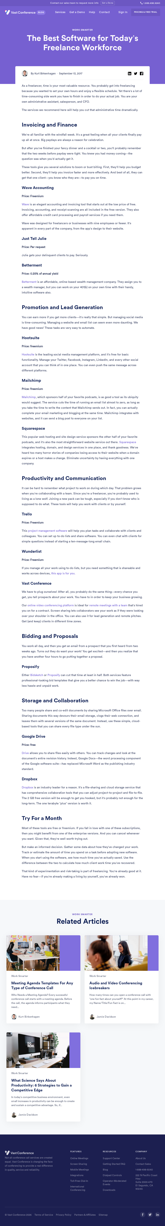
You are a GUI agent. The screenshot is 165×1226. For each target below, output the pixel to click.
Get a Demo (107, 3)
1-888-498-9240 (144, 1170)
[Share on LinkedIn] (129, 73)
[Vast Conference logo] (26, 12)
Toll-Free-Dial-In (79, 1181)
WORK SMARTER (82, 30)
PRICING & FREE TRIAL (145, 12)
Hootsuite (28, 354)
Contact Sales (143, 1164)
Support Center (111, 1158)
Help (92, 12)
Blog (105, 1170)
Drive (25, 753)
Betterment (29, 281)
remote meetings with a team (108, 605)
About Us (141, 1158)
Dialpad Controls (112, 1175)
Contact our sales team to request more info (74, 3)
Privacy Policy (63, 1215)
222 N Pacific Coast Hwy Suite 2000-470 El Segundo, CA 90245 (146, 1182)
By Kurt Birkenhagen (43, 73)
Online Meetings (79, 1158)
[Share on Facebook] (141, 73)
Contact (104, 12)
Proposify (54, 675)
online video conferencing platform (51, 605)
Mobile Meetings (79, 1170)
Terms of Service (43, 1215)
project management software (47, 530)
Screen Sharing (78, 1164)
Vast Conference (16, 1215)
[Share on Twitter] (135, 73)
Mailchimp (29, 397)
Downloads (109, 1190)
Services (60, 12)
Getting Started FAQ (114, 1164)
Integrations (76, 1175)
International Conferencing (77, 1188)
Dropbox (27, 787)
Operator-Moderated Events (114, 1183)
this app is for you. (63, 573)
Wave (25, 204)
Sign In (123, 12)
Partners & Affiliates (85, 1215)
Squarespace (127, 442)
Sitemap (103, 1215)
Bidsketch (36, 675)
